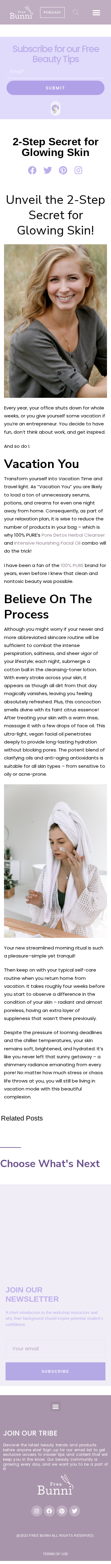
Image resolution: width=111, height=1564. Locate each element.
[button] (96, 12)
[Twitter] (74, 1510)
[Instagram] (36, 1510)
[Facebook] (49, 1510)
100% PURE (72, 565)
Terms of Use (55, 1554)
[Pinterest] (62, 1510)
